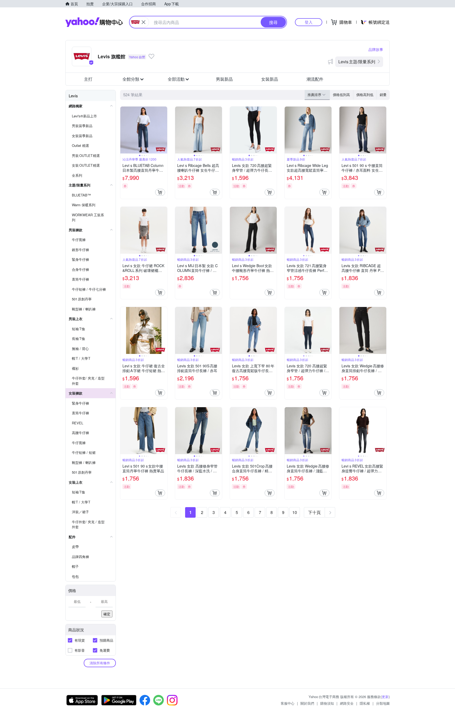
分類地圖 (383, 703)
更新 (385, 696)
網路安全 (347, 703)
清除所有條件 (100, 662)
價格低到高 (341, 94)
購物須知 (327, 703)
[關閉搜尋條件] (143, 22)
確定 (106, 613)
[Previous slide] (123, 130)
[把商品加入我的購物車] (160, 192)
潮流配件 (314, 79)
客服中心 (287, 703)
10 (294, 512)
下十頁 (314, 512)
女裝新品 (269, 79)
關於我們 (307, 703)
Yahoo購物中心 (94, 22)
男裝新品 (224, 79)
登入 (309, 22)
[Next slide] (163, 130)
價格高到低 (364, 94)
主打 (88, 79)
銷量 (383, 94)
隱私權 (365, 703)
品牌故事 (375, 49)
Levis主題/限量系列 (356, 62)
